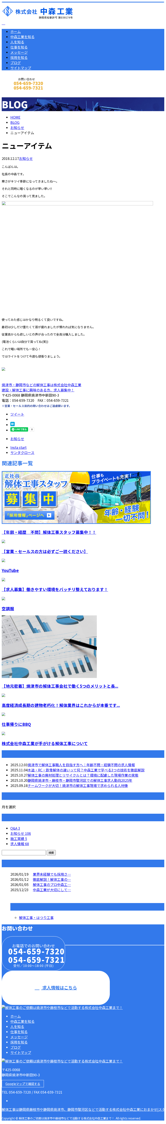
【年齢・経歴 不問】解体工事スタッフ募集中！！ (49, 532)
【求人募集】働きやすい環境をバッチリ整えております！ (55, 589)
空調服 (8, 608)
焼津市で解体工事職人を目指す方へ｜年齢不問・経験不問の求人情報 (81, 764)
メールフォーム (17, 93)
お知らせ (26, 158)
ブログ (15, 62)
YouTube (10, 570)
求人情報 (19, 843)
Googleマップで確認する (22, 1083)
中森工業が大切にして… (52, 889)
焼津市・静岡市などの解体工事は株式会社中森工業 (41, 384)
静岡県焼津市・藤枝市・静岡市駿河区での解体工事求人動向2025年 (80, 780)
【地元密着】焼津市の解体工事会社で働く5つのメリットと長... (60, 686)
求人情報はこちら (59, 987)
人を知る (17, 41)
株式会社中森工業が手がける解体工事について (45, 743)
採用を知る (19, 57)
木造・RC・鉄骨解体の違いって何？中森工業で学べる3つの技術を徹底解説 (86, 769)
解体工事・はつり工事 (36, 917)
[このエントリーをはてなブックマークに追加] (12, 424)
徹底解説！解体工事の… (52, 879)
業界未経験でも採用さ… (52, 874)
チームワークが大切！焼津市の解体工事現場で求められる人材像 (78, 785)
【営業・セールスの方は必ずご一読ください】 (45, 551)
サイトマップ (20, 67)
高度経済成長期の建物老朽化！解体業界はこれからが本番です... (61, 705)
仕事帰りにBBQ (16, 724)
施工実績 (18, 838)
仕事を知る (19, 47)
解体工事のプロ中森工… (52, 884)
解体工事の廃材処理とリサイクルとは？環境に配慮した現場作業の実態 (83, 775)
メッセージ (19, 52)
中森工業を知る (22, 36)
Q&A (15, 828)
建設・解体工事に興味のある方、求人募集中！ (38, 390)
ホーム (15, 31)
